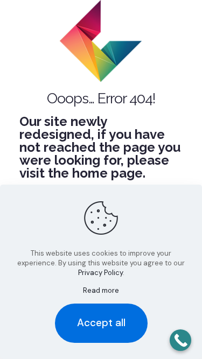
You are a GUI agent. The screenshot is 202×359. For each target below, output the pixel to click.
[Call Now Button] (180, 340)
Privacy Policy (100, 272)
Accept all (101, 322)
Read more (101, 290)
